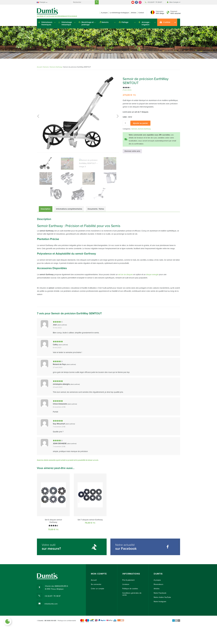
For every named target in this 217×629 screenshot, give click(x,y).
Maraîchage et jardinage (88, 23)
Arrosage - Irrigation (146, 23)
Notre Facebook (160, 593)
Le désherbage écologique (119, 13)
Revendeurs (158, 584)
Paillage (125, 22)
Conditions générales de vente (131, 594)
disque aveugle (152, 274)
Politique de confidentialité (67, 620)
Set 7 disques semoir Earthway (90, 520)
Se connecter (96, 584)
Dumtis (158, 573)
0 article (166, 22)
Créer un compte (97, 589)
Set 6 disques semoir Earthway (53, 521)
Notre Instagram (160, 601)
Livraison (125, 584)
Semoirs (105, 22)
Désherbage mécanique (67, 23)
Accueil (39, 67)
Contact (141, 13)
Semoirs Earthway (56, 67)
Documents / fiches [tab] (96, 209)
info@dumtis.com (51, 604)
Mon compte (99, 573)
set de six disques (125, 274)
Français (42, 2)
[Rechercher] (97, 2)
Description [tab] (45, 209)
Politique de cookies (130, 589)
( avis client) (127, 90)
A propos (104, 13)
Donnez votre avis (132, 151)
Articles (133, 13)
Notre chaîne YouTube (162, 597)
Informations (131, 573)
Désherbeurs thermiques (46, 23)
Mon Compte (174, 2)
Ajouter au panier (140, 123)
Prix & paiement (128, 580)
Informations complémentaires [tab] (69, 209)
